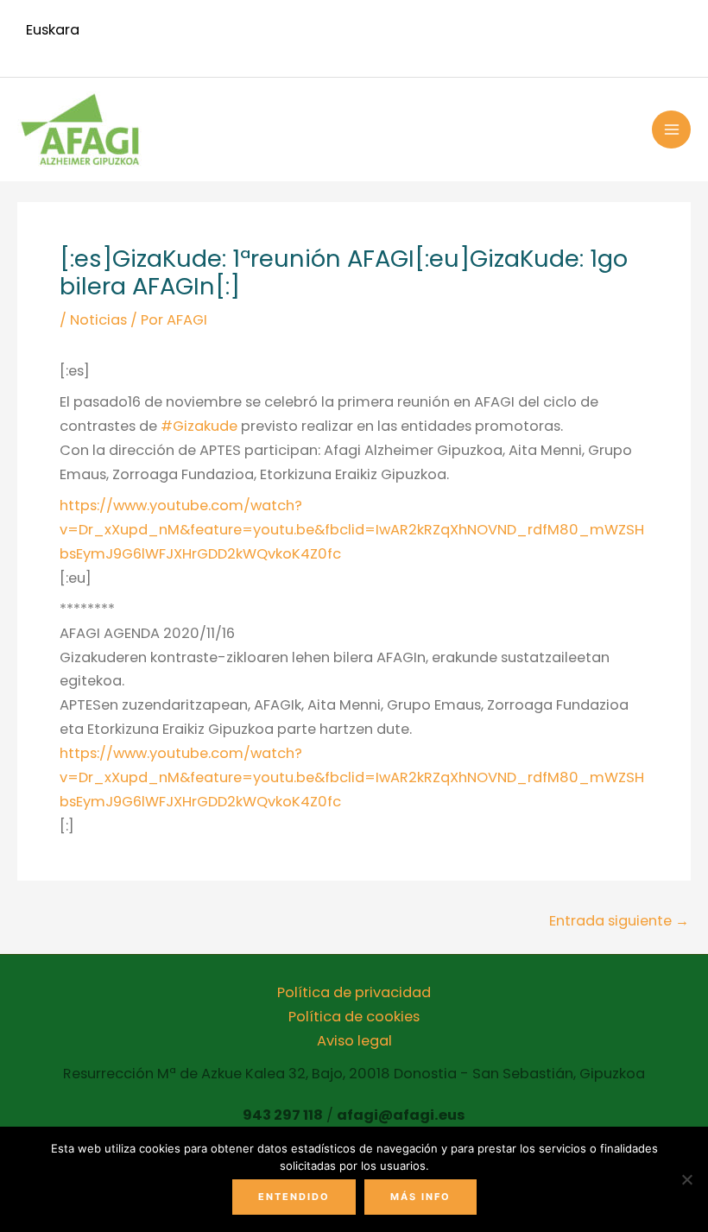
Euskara (52, 30)
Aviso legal (354, 1041)
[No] (686, 1179)
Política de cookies (354, 1017)
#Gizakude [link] (199, 426)
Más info (420, 1197)
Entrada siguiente (619, 921)
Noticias (98, 320)
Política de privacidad (354, 992)
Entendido (294, 1197)
